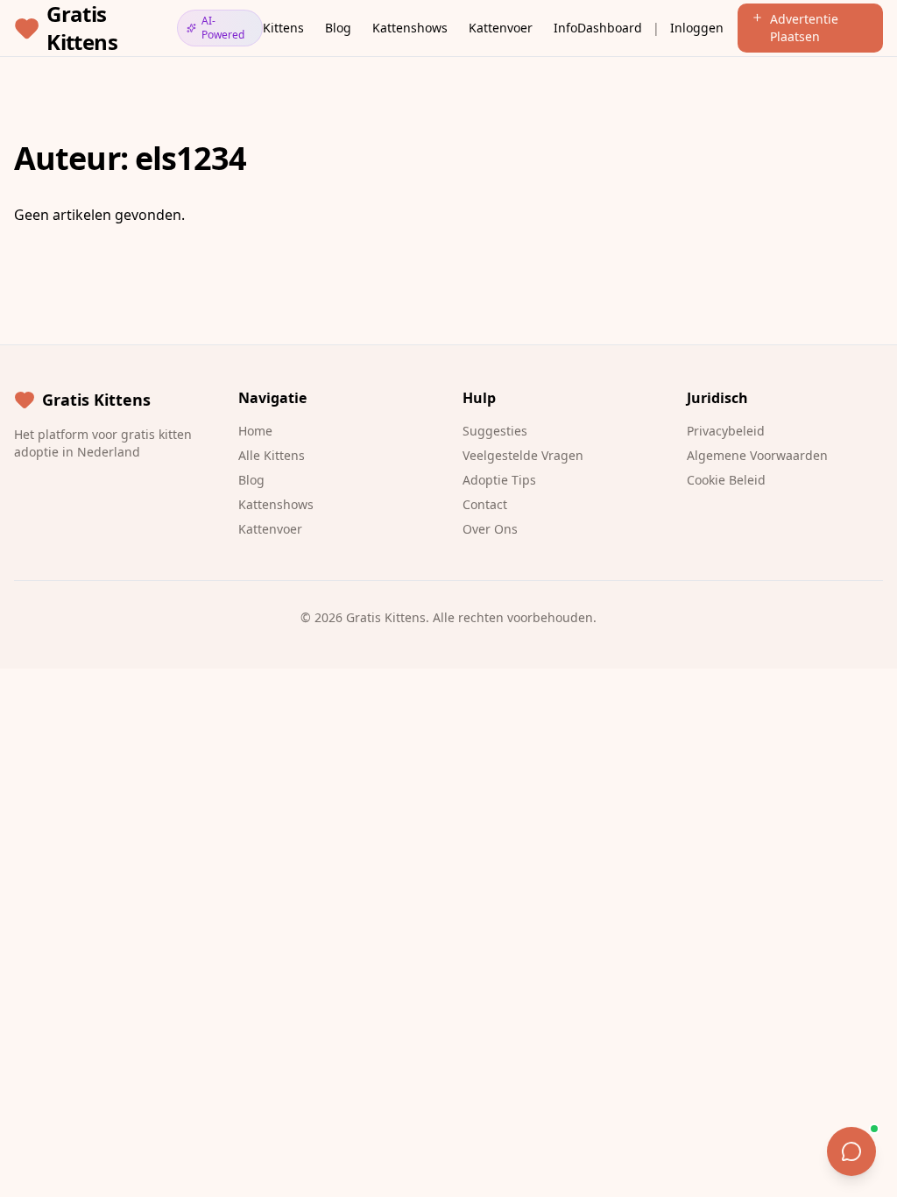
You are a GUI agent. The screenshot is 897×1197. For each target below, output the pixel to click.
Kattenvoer (501, 27)
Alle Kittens (271, 455)
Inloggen (697, 27)
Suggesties (495, 430)
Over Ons (490, 529)
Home (255, 430)
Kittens (283, 27)
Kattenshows (410, 27)
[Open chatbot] (851, 1151)
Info (565, 27)
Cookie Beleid (726, 479)
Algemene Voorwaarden (757, 455)
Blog (338, 27)
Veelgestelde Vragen (523, 455)
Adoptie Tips (499, 479)
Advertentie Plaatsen (804, 28)
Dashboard (609, 27)
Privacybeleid (726, 430)
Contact (485, 504)
